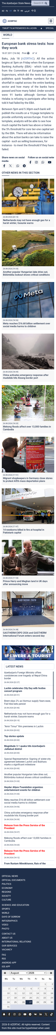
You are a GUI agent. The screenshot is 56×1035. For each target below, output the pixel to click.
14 (37, 993)
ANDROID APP (9, 962)
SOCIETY (6, 896)
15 (44, 993)
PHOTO (5, 928)
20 (30, 998)
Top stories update (14, 736)
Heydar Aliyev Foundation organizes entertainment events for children (23, 788)
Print (24, 53)
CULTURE (6, 899)
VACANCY (7, 949)
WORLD (7, 34)
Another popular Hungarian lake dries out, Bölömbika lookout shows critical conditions (26, 273)
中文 (33, 10)
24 (8, 1002)
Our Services (9, 945)
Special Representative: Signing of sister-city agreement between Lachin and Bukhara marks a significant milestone (27, 761)
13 (30, 993)
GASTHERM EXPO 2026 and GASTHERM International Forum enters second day (24, 634)
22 (44, 998)
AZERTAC (28, 58)
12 (23, 993)
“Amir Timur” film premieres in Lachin (23, 726)
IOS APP (6, 966)
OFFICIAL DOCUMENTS (13, 880)
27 (30, 1002)
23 (52, 998)
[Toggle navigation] (50, 21)
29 (44, 1002)
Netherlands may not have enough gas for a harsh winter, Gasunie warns (26, 221)
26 (23, 1002)
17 (8, 998)
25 (15, 1002)
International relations (16, 941)
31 (8, 1007)
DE (14, 10)
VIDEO (5, 924)
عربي (27, 10)
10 (8, 993)
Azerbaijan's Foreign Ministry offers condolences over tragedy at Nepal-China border (25, 675)
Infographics (9, 920)
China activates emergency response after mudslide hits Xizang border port (26, 376)
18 (15, 998)
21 (37, 998)
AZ (3, 10)
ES (22, 10)
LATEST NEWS (14, 666)
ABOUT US (7, 937)
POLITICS (6, 884)
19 (23, 998)
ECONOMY (7, 888)
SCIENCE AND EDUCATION (15, 905)
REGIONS (6, 892)
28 (37, 1002)
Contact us (8, 933)
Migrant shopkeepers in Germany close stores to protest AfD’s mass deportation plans (27, 479)
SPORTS (6, 909)
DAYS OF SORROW (11, 916)
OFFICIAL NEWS (10, 876)
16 (52, 993)
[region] (29, 768)
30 (52, 1002)
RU (7, 10)
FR (18, 10)
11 (15, 993)
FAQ (4, 954)
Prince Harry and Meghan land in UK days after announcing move (25, 582)
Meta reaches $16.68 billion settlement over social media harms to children (26, 325)
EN (10, 10)
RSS (4, 958)
